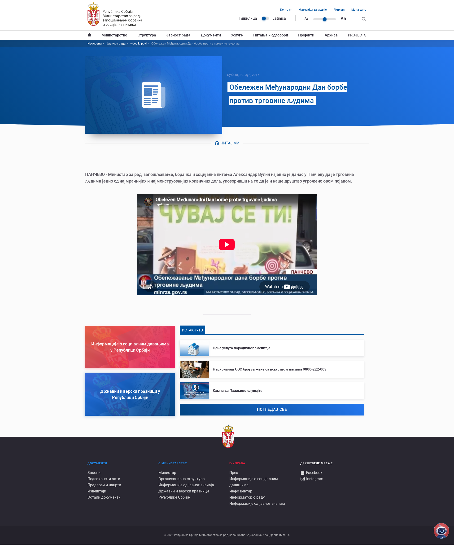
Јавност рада (178, 35)
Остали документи (104, 497)
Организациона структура (181, 479)
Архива (331, 35)
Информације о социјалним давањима (253, 482)
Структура (147, 35)
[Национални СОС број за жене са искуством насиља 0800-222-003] (272, 369)
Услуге (237, 35)
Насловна (89, 35)
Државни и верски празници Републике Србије (183, 494)
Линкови (339, 9)
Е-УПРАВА (237, 463)
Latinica (279, 18)
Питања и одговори (270, 35)
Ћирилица (248, 18)
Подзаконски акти (103, 479)
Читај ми (230, 143)
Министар (167, 472)
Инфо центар (240, 491)
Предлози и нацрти (104, 485)
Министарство (114, 35)
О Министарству (172, 463)
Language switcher (265, 18)
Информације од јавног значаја (186, 485)
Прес (233, 472)
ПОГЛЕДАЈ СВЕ (272, 409)
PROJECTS (357, 35)
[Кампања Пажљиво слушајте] (272, 390)
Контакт (286, 9)
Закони (93, 472)
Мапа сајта (359, 9)
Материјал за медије (313, 9)
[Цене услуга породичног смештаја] (272, 348)
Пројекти (306, 35)
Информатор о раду (247, 497)
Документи (211, 35)
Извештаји (96, 491)
